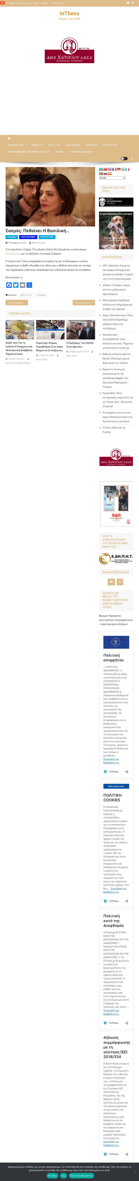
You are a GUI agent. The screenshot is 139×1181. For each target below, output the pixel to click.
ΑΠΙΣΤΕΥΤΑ (26, 295)
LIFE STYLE (54, 145)
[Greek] (123, 169)
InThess (70, 13)
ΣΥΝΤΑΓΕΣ (91, 145)
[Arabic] (101, 169)
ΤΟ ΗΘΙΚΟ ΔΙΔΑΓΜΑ (80, 151)
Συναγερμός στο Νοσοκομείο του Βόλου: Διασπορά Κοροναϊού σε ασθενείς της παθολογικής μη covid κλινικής (19, 302)
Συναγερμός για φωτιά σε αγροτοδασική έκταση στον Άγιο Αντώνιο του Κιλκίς (118, 417)
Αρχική (45, 3)
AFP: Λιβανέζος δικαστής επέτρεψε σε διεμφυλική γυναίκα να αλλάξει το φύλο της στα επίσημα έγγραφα (118, 272)
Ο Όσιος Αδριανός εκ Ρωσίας (114, 429)
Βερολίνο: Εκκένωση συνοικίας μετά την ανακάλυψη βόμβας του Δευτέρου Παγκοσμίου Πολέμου (115, 378)
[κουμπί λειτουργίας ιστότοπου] (124, 158)
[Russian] (105, 173)
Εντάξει (52, 1175)
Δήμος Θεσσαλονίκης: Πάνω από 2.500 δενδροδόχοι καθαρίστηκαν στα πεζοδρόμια (118, 322)
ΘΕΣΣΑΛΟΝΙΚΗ (28, 237)
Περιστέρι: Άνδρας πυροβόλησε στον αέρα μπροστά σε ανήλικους (49, 347)
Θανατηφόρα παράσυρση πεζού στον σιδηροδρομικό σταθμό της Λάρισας (117, 304)
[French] (114, 169)
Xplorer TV (37, 145)
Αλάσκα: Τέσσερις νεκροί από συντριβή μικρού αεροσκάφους (116, 289)
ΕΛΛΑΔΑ (12, 237)
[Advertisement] (69, 106)
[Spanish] (110, 173)
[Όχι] (134, 1172)
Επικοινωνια (58, 3)
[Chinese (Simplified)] (105, 169)
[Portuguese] (101, 173)
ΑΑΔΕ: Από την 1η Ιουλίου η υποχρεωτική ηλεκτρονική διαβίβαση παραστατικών (19, 348)
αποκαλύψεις (13, 253)
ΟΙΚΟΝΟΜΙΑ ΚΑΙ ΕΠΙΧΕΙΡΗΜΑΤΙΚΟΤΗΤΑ (29, 151)
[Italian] (127, 169)
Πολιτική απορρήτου (82, 1175)
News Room (38, 242)
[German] (119, 169)
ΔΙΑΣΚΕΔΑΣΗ (73, 145)
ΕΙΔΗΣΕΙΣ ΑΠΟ (16, 145)
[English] (110, 169)
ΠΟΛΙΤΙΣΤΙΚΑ (110, 145)
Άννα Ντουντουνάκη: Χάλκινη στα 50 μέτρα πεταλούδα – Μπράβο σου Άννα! (85, 302)
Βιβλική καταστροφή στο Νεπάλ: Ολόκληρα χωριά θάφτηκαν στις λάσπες (117, 358)
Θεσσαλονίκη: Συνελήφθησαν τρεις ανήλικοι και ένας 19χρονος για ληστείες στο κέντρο (118, 341)
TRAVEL (60, 151)
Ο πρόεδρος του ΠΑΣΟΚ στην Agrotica (80, 345)
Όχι (63, 1175)
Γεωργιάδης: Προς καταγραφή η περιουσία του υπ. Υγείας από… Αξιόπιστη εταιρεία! (118, 400)
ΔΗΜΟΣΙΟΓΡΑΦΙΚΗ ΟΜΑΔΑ (18, 363)
